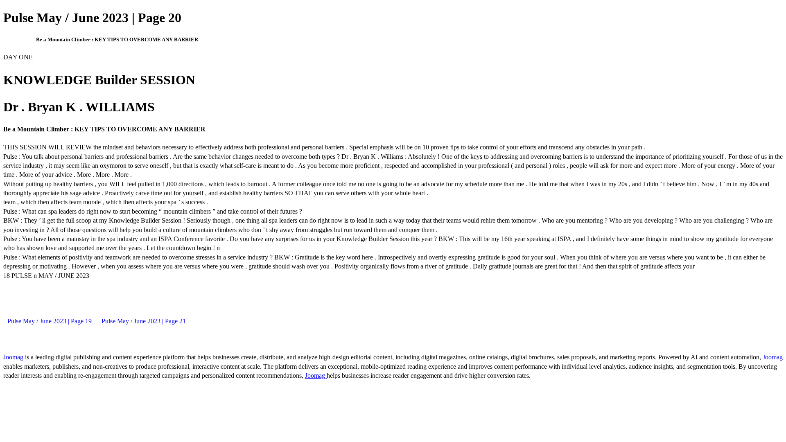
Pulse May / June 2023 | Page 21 (144, 321)
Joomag (14, 357)
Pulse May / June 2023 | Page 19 (49, 321)
